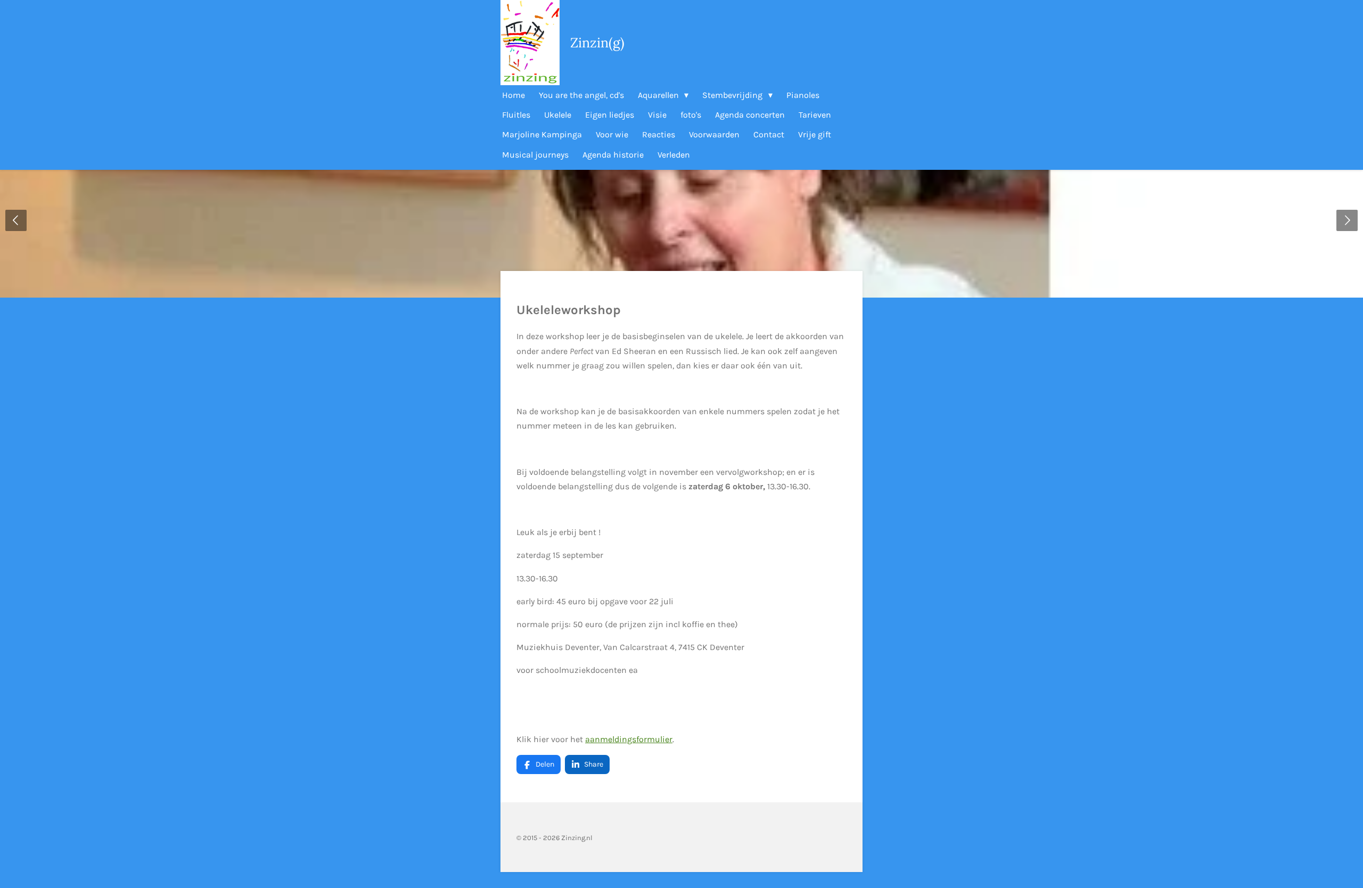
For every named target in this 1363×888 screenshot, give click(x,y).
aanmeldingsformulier (628, 739)
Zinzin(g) (597, 42)
